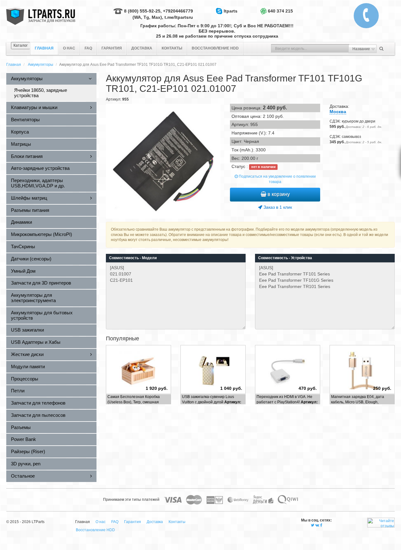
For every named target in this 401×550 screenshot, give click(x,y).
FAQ (88, 48)
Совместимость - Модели (133, 258)
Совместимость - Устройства (285, 258)
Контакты (172, 48)
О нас (69, 48)
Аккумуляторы (40, 64)
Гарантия (112, 48)
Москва (338, 111)
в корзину (278, 194)
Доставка (141, 48)
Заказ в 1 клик (277, 207)
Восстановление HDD (215, 48)
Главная (13, 64)
